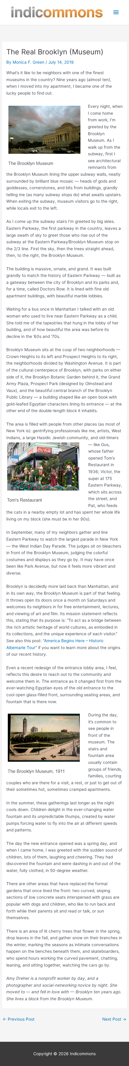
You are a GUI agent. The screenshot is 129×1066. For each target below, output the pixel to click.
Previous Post (18, 1019)
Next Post (114, 1019)
